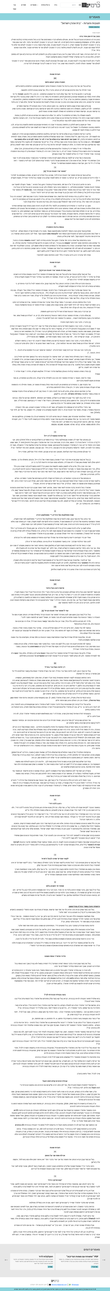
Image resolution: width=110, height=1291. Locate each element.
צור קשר (14, 7)
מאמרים (33, 5)
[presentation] (6, 1260)
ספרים (23, 5)
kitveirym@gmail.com (59, 1285)
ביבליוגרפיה (45, 5)
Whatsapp (75, 1285)
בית (56, 5)
